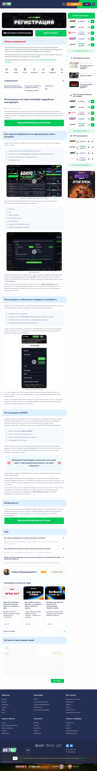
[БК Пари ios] (92, 153)
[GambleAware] (59, 745)
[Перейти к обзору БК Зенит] (72, 159)
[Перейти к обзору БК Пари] (72, 153)
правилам (81, 758)
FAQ (62, 72)
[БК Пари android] (88, 153)
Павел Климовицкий (23, 572)
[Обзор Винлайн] (72, 21)
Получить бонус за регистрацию (17, 33)
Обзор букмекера (51, 33)
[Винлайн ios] (92, 141)
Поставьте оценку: (56, 652)
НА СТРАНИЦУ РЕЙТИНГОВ (80, 51)
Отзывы (16, 72)
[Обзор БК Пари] (72, 27)
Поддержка (52, 72)
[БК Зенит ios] (92, 159)
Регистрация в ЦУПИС (31, 90)
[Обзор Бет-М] (72, 39)
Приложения (34, 72)
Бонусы (25, 72)
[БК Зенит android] (88, 159)
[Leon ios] (92, 147)
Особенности (49, 86)
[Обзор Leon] (72, 44)
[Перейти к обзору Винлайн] (72, 141)
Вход (86, 4)
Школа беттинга (11, 10)
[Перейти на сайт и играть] (92, 21)
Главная (4, 10)
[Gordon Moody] (39, 745)
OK (15, 758)
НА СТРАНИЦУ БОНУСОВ (80, 131)
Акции (43, 72)
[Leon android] (88, 147)
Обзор (6, 72)
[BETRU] (6, 4)
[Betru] (9, 750)
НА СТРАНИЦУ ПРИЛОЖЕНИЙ (80, 165)
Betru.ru (21, 758)
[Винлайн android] (88, 141)
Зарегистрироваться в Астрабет (34, 123)
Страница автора (57, 572)
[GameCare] (50, 745)
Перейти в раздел (9, 631)
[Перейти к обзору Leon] (72, 147)
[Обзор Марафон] (72, 33)
